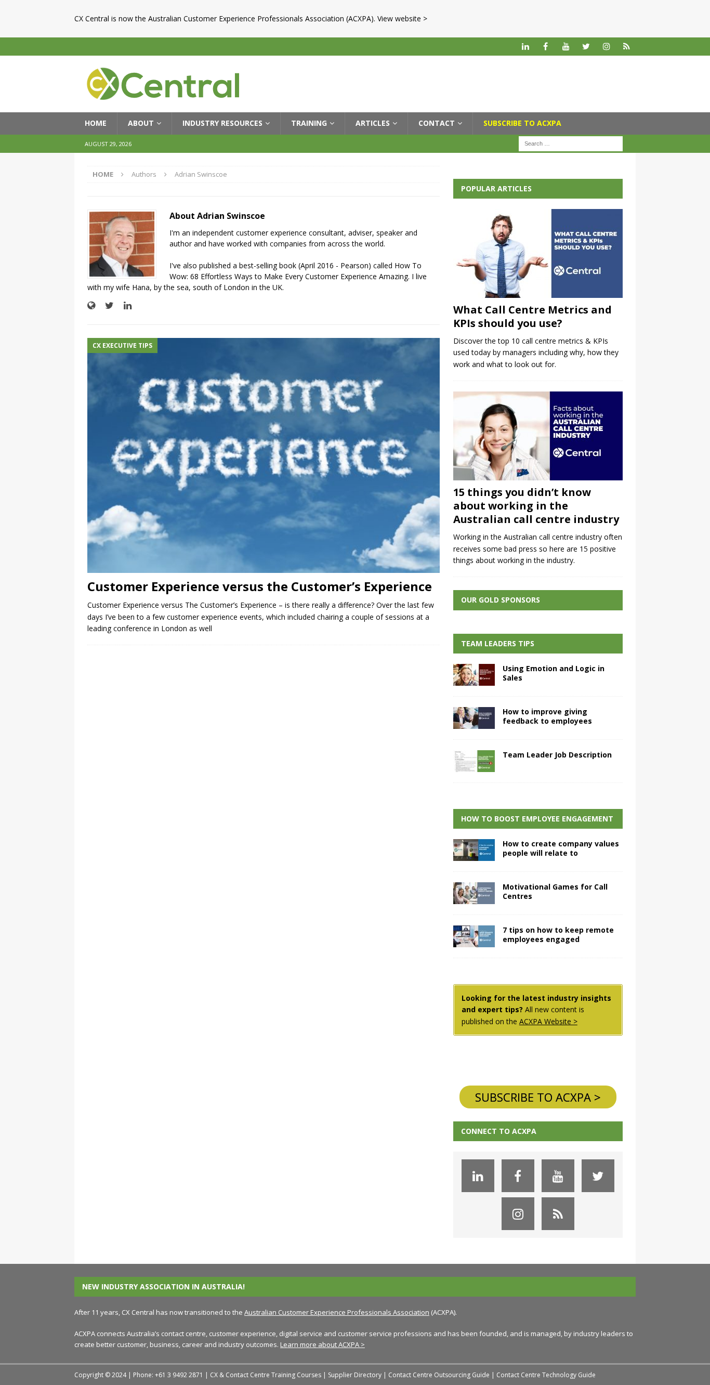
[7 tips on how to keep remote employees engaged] (474, 936)
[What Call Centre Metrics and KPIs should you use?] (538, 253)
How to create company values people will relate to (561, 848)
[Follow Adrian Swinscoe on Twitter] (105, 305)
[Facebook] (545, 46)
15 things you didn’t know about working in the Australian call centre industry (536, 505)
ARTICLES (373, 123)
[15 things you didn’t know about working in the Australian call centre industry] (538, 435)
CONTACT (436, 123)
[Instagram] (606, 46)
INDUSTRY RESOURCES (222, 123)
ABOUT (141, 123)
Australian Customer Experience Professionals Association (336, 1312)
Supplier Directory (355, 1374)
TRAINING (309, 123)
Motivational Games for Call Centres (555, 891)
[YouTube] (566, 46)
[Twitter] (586, 46)
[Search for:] (571, 143)
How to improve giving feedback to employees (547, 716)
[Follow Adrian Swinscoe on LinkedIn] (124, 305)
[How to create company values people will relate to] (474, 850)
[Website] (626, 46)
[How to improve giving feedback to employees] (474, 718)
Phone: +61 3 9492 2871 (168, 1374)
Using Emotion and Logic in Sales (553, 673)
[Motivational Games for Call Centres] (474, 893)
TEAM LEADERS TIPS (497, 643)
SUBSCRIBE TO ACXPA (522, 123)
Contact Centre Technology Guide (546, 1374)
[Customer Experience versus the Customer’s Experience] (263, 455)
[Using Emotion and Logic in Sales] (474, 675)
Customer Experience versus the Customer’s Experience (259, 586)
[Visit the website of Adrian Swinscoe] (91, 305)
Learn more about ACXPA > (322, 1344)
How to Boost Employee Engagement (537, 819)
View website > (402, 18)
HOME (96, 123)
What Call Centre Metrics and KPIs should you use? (532, 316)
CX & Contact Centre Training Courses (265, 1374)
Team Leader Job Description (557, 755)
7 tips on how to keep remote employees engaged (558, 934)
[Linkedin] (525, 46)
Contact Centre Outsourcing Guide (439, 1374)
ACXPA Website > (548, 1021)
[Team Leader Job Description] (474, 761)
